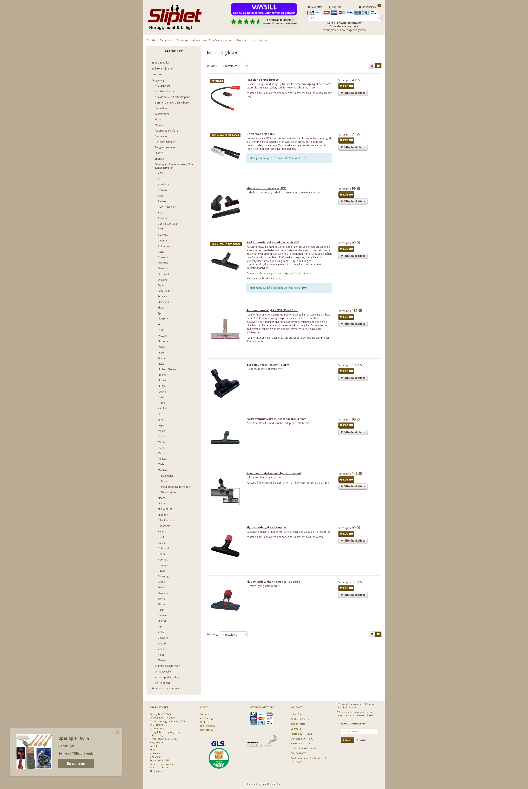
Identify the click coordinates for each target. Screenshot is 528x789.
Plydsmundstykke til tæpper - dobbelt (273, 581)
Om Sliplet (155, 756)
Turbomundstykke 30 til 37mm (267, 364)
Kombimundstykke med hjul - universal (273, 473)
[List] (378, 66)
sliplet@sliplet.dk (307, 748)
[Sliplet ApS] (174, 16)
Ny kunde (155, 753)
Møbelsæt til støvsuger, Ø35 (266, 188)
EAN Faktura (156, 724)
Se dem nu (76, 763)
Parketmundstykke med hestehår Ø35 (272, 242)
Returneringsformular (162, 763)
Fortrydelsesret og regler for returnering (165, 733)
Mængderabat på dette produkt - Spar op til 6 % (278, 158)
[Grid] (372, 66)
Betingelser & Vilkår (160, 714)
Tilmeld (347, 740)
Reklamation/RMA (159, 760)
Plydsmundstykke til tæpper (266, 527)
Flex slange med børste (262, 79)
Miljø (152, 749)
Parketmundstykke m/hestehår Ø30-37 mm (276, 419)
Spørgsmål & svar (159, 767)
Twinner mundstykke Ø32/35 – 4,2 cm (272, 310)
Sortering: (212, 65)
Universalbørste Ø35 (260, 134)
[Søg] (379, 18)
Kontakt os (155, 746)
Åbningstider (157, 771)
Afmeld (361, 740)
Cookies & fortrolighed (162, 717)
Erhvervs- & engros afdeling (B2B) (167, 721)
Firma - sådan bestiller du (163, 738)
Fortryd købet (157, 728)
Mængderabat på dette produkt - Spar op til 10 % (279, 288)
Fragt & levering (158, 742)
